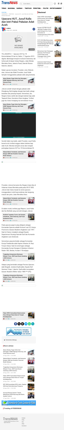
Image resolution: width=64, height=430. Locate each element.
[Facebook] (58, 3)
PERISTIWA (37, 8)
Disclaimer (24, 426)
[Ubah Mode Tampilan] (55, 3)
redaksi (8, 28)
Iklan (23, 422)
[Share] (34, 29)
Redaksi (23, 418)
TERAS (4, 8)
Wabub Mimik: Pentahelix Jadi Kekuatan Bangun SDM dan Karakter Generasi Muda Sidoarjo (14, 154)
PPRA (23, 424)
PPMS (23, 420)
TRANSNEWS (5, 14)
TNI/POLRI (28, 8)
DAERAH (19, 8)
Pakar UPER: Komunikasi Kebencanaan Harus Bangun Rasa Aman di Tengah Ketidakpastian (14, 315)
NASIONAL (11, 8)
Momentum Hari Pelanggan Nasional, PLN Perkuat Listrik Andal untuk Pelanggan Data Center (45, 53)
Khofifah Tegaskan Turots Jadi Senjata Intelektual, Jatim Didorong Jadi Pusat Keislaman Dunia (14, 216)
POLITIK (45, 8)
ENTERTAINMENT (56, 8)
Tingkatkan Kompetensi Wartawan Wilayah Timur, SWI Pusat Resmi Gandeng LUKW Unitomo (15, 256)
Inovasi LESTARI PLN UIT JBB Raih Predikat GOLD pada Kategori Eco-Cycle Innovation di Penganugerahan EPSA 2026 (45, 31)
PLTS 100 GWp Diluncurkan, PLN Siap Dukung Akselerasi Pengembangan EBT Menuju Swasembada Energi (45, 42)
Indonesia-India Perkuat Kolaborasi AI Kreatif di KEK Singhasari (45, 63)
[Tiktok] (61, 3)
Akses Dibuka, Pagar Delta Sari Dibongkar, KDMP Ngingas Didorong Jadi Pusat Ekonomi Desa (15, 80)
